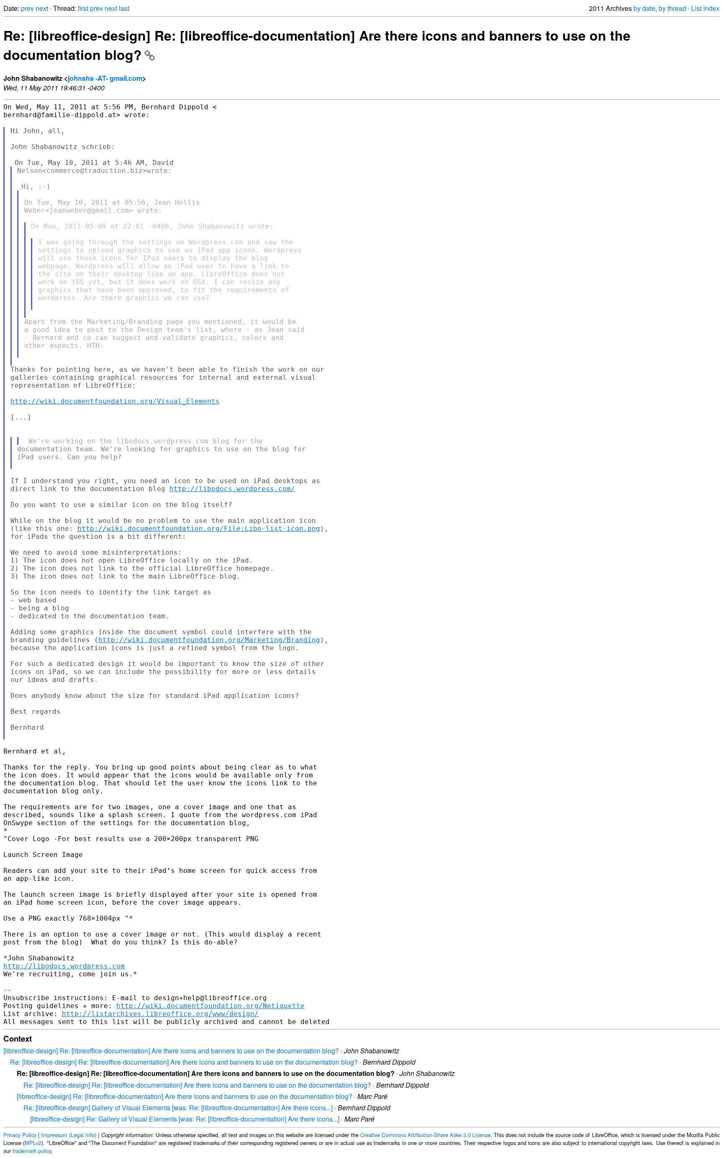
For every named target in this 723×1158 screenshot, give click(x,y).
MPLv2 (33, 1143)
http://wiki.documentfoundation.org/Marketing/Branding (209, 640)
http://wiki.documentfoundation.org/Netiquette (210, 1006)
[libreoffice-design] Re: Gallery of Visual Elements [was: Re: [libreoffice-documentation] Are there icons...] (184, 1119)
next (42, 8)
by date (644, 8)
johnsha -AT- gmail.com (105, 78)
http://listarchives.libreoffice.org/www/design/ (160, 1014)
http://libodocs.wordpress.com (64, 966)
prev (27, 8)
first (83, 8)
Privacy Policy (19, 1135)
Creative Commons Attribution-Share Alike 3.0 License (425, 1135)
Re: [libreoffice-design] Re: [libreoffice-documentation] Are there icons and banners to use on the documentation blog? (184, 1062)
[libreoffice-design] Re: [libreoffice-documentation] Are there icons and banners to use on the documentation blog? (171, 1050)
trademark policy (32, 1151)
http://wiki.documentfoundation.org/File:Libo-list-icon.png (198, 529)
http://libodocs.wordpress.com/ (232, 489)
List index (705, 8)
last (124, 8)
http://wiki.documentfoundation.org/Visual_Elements (115, 401)
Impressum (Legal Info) (68, 1135)
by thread (672, 8)
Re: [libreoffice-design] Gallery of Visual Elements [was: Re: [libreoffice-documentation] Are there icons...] (178, 1107)
